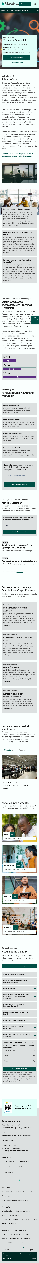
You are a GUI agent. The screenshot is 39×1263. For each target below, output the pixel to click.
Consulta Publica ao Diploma (18, 1239)
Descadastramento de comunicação (14, 1200)
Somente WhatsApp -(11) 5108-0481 (16, 1135)
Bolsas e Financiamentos (10, 1219)
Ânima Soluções (7, 1211)
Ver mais (19, 573)
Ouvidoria (26, 1192)
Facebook (8, 1162)
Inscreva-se (25, 4)
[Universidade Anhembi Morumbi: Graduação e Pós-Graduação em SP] (10, 3)
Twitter (21, 1167)
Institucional (6, 1192)
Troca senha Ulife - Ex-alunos (11, 1243)
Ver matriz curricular (19, 532)
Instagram (23, 1162)
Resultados (25, 1234)
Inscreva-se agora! (17, 57)
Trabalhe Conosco (8, 1224)
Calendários (6, 1234)
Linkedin (8, 1167)
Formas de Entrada (28, 1219)
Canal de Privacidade (9, 1082)
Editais (15, 1234)
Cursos (4, 1215)
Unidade (16, 1192)
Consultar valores (17, 63)
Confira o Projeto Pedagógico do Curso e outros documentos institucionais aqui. (17, 154)
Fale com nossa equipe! (19, 1069)
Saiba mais (5, 789)
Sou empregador (22, 1211)
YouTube (8, 1172)
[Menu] (34, 4)
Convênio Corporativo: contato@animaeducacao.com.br (15, 1149)
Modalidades (14, 1215)
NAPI (3, 1239)
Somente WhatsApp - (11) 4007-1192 (16, 1128)
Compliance (6, 1196)
